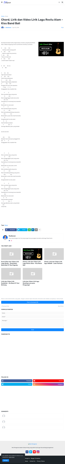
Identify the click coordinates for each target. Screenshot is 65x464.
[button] (2, 2)
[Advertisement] (32, 10)
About (26, 461)
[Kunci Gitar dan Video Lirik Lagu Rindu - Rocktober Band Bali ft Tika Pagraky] (11, 254)
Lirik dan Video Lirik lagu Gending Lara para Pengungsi (31, 283)
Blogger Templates (35, 458)
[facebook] (9, 240)
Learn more (11, 457)
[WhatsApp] (29, 229)
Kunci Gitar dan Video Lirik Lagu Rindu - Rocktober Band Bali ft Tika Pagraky (10, 263)
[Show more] (39, 229)
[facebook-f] (27, 451)
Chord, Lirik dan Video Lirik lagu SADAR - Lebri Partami (53, 262)
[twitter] (30, 451)
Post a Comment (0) (32, 302)
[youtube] (34, 451)
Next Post (60, 306)
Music (6, 16)
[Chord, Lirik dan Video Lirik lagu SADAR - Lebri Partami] (54, 254)
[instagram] (11, 240)
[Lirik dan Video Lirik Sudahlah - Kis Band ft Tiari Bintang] (11, 274)
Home (2, 16)
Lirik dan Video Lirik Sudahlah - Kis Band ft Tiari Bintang (10, 283)
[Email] (36, 229)
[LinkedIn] (32, 229)
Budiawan (12, 236)
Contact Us (32, 461)
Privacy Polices (41, 461)
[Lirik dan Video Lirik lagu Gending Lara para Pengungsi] (32, 274)
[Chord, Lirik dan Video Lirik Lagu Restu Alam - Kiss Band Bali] (32, 254)
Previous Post (5, 306)
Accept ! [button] (6, 460)
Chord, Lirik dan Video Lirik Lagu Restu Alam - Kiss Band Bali (32, 263)
